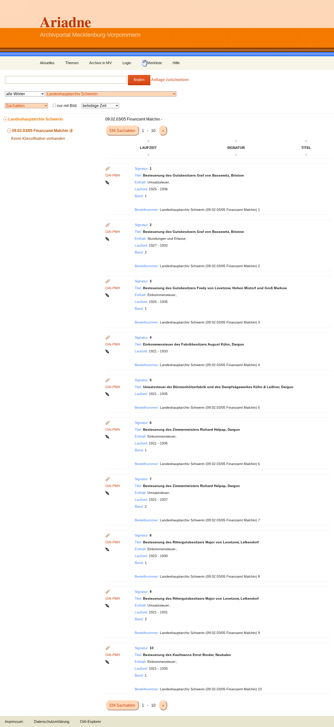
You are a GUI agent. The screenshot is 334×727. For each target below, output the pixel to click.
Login (126, 63)
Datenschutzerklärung (51, 721)
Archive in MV (100, 63)
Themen (71, 63)
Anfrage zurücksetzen (170, 80)
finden (139, 80)
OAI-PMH (112, 175)
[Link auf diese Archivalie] (107, 182)
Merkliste (154, 63)
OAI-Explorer (90, 721)
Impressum (14, 721)
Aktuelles (47, 63)
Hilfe (176, 63)
